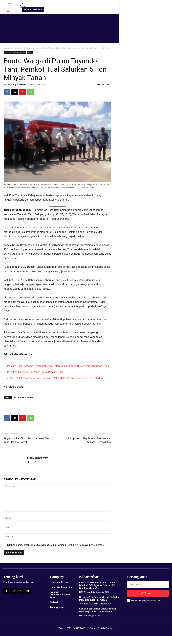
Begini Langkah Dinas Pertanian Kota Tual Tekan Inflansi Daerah (27, 440)
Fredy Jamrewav (18, 84)
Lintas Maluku (87, 592)
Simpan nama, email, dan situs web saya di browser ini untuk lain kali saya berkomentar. (55, 544)
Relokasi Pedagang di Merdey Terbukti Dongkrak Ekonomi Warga (99, 598)
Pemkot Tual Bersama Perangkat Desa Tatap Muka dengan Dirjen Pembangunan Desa (58, 366)
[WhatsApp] (30, 92)
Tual (30, 53)
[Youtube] (28, 591)
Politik (83, 615)
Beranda (8, 47)
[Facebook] (7, 92)
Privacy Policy (155, 600)
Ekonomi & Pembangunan (27, 47)
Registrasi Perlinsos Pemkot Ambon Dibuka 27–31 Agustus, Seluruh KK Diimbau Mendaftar (97, 585)
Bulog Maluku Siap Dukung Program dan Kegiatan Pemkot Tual (89, 440)
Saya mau (146, 593)
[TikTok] (13, 591)
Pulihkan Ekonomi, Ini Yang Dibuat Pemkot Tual (35, 372)
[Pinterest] (22, 92)
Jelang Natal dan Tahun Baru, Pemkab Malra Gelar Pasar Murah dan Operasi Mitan (55, 378)
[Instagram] (36, 462)
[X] (14, 92)
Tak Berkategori (88, 604)
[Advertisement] (143, 72)
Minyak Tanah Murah (23, 397)
